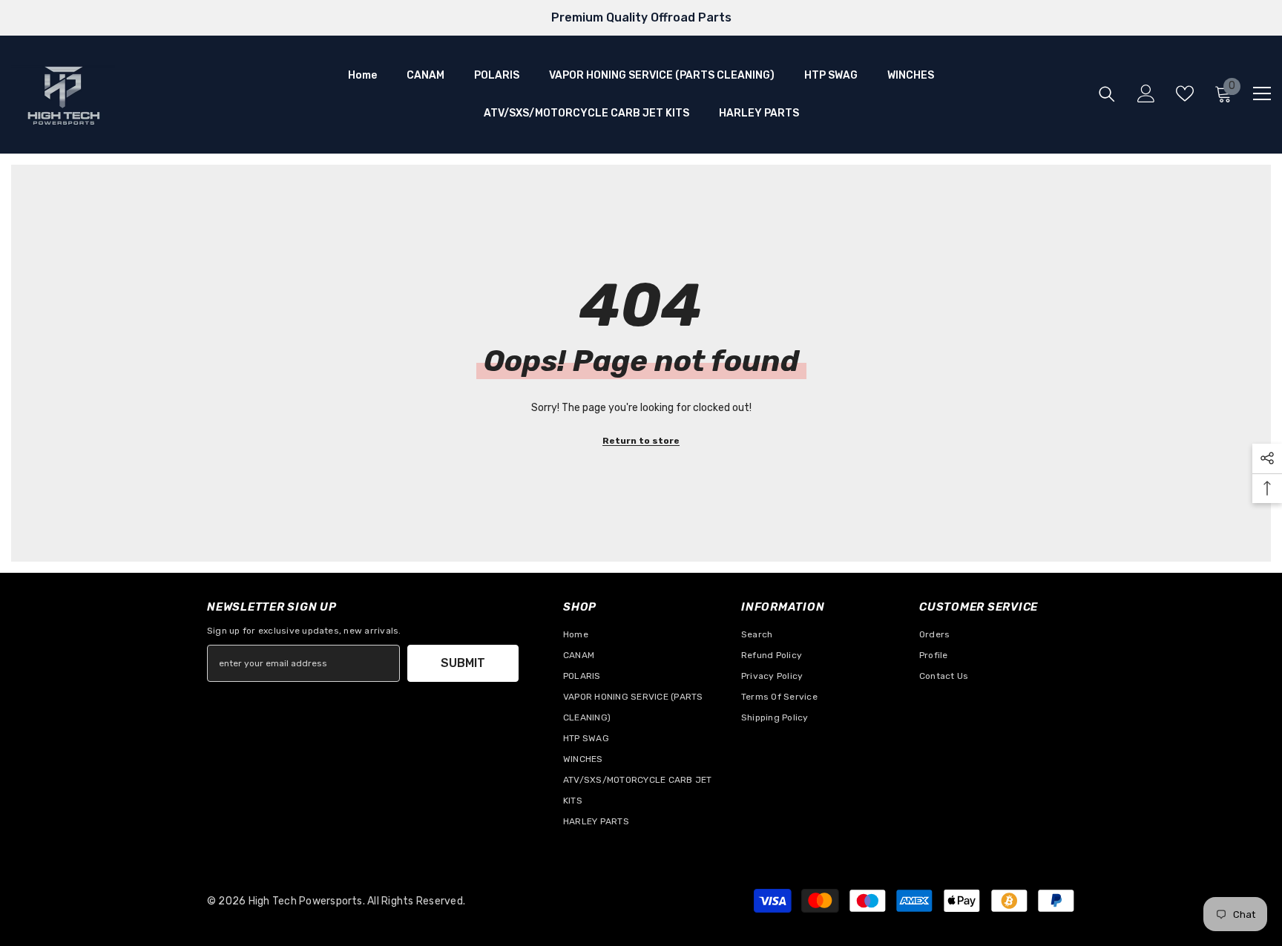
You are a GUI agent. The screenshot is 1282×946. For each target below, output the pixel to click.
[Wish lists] (1185, 93)
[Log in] (1146, 93)
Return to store (641, 441)
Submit (463, 663)
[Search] (1107, 94)
